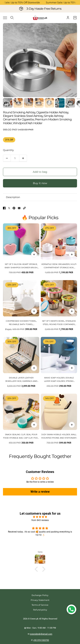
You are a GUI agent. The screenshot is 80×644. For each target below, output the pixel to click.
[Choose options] (72, 254)
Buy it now (40, 183)
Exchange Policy (40, 595)
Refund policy (40, 609)
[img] (40, 517)
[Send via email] (19, 208)
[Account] (68, 18)
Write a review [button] (40, 491)
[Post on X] (9, 208)
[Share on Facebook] (4, 208)
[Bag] (75, 18)
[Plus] (23, 158)
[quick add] (34, 254)
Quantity (8, 150)
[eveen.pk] (40, 17)
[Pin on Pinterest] (14, 208)
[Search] (12, 18)
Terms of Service (40, 605)
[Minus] (7, 158)
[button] (24, 208)
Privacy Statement (40, 600)
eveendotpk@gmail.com (41, 634)
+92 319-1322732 (41, 640)
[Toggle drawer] (5, 18)
